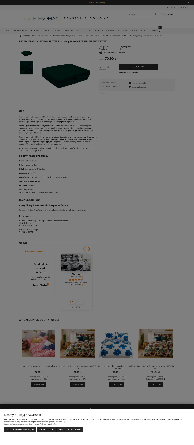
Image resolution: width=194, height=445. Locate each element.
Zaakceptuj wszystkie (70, 430)
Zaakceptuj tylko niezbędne (20, 430)
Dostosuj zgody (47, 430)
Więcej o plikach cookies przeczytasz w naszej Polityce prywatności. (30, 424)
